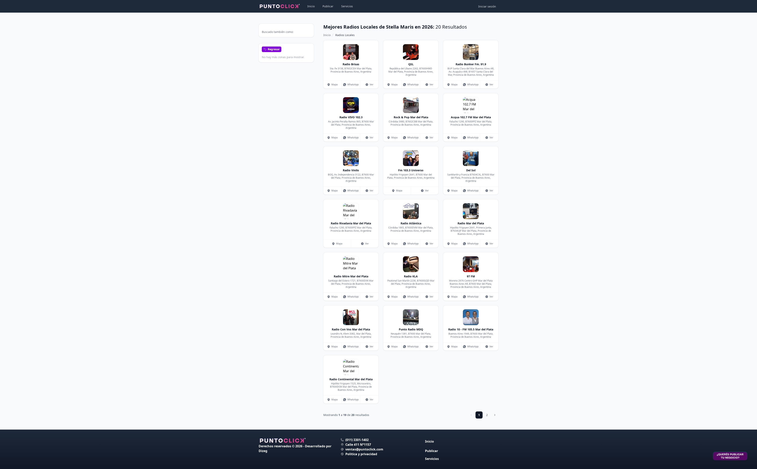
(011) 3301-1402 (357, 440)
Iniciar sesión (487, 6)
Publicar (328, 6)
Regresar (274, 49)
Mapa (334, 84)
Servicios (347, 6)
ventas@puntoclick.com (364, 449)
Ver (371, 84)
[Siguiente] (494, 415)
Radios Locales (345, 35)
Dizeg (263, 451)
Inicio (311, 6)
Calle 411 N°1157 (358, 444)
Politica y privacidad (361, 454)
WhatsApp (353, 84)
